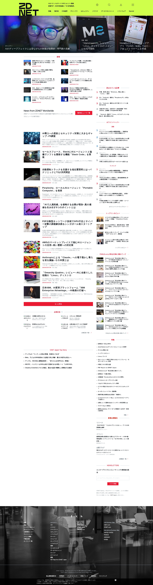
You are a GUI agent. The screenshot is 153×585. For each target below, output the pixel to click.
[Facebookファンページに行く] (71, 516)
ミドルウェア (54, 543)
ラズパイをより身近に (104, 405)
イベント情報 (27, 536)
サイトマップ (103, 576)
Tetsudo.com (81, 529)
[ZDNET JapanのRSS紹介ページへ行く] (81, 516)
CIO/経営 (64, 11)
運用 (51, 545)
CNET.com (107, 525)
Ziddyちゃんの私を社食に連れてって (116, 333)
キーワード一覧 (28, 541)
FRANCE (106, 535)
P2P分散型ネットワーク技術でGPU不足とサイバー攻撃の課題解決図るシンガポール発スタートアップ (67, 224)
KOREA (106, 539)
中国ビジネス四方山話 (104, 364)
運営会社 (93, 576)
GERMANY (107, 537)
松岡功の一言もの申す (104, 343)
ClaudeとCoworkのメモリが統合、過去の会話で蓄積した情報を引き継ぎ (48, 367)
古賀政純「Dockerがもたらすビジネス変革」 (111, 377)
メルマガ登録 (112, 483)
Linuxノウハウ (102, 356)
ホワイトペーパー (29, 529)
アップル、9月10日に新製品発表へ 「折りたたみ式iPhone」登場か (47, 361)
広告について (84, 576)
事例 (25, 525)
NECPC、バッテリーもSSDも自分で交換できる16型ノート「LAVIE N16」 (49, 364)
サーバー (52, 536)
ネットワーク (54, 541)
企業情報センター (29, 532)
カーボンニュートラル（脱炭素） (107, 391)
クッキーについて (72, 576)
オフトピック (54, 555)
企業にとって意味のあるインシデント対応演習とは (113, 402)
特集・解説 (54, 282)
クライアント (54, 529)
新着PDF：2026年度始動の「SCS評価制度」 (61, 6)
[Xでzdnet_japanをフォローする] (76, 516)
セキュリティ (85, 11)
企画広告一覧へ (85, 332)
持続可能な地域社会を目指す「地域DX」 (110, 394)
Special (131, 11)
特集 (49, 11)
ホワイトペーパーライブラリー (117, 206)
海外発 (56, 11)
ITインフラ (74, 11)
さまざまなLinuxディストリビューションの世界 (112, 347)
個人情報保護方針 (51, 576)
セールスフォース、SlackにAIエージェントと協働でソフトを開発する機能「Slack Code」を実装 (67, 154)
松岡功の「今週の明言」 (105, 374)
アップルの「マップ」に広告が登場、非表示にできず (42, 354)
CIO (51, 525)
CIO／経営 (54, 182)
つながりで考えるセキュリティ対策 (108, 383)
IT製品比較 (27, 539)
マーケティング (54, 548)
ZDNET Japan (81, 527)
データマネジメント (107, 11)
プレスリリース (28, 534)
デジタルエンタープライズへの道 (107, 380)
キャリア (52, 552)
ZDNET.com (107, 527)
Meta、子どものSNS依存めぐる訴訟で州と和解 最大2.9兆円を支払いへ (48, 357)
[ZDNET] (32, 8)
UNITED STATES (108, 532)
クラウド (95, 11)
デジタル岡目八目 (103, 350)
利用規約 (61, 576)
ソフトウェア (121, 11)
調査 (51, 557)
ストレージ (53, 539)
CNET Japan (113, 495)
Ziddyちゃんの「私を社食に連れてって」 (110, 370)
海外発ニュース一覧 (83, 113)
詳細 (66, 583)
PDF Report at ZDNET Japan (107, 367)
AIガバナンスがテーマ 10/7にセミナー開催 (61, 3)
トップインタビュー (120, 247)
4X (78, 522)
